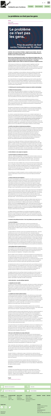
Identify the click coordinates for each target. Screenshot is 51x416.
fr (44, 2)
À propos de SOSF (11, 395)
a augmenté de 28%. (21, 203)
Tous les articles (4, 396)
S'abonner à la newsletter (10, 386)
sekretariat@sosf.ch (41, 409)
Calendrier (39, 395)
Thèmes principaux (20, 399)
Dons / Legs (28, 396)
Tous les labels (33, 390)
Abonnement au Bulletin (30, 399)
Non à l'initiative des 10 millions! (14, 379)
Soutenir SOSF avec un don (10, 390)
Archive (43, 395)
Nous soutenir (39, 6)
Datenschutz (3, 411)
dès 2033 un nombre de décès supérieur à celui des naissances (27, 118)
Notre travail (19, 395)
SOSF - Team (10, 399)
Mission (9, 396)
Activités (18, 396)
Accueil (2, 395)
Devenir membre (29, 398)
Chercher (47, 6)
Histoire (10, 398)
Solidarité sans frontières (13, 23)
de (42, 2)
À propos (31, 6)
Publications (19, 398)
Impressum (3, 413)
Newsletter (28, 400)
